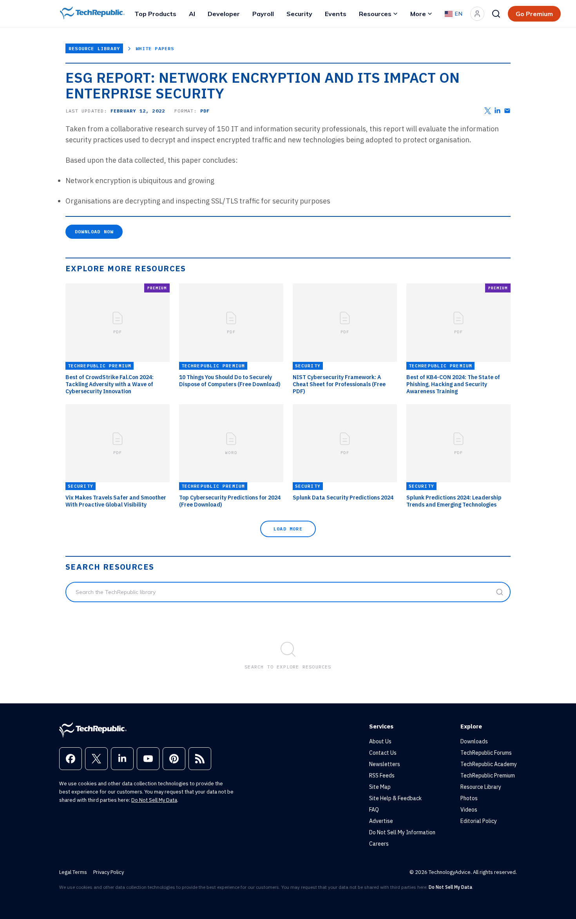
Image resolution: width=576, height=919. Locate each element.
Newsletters (384, 764)
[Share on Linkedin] (497, 110)
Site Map (380, 786)
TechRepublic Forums (486, 752)
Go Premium (534, 14)
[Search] (496, 14)
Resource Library (94, 48)
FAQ (374, 809)
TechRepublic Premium (487, 775)
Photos (469, 798)
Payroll (263, 14)
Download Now (94, 231)
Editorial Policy (478, 821)
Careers (379, 843)
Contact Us (383, 752)
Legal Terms (73, 872)
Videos (468, 809)
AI (192, 14)
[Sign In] (477, 14)
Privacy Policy (108, 872)
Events (335, 14)
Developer (224, 14)
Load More (288, 529)
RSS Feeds (382, 775)
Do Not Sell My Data (154, 800)
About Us (380, 741)
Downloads (474, 741)
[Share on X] (487, 110)
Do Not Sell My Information (402, 832)
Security (299, 14)
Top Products (155, 14)
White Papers (155, 48)
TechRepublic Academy (488, 764)
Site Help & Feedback (395, 798)
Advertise (381, 821)
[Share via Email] (507, 110)
